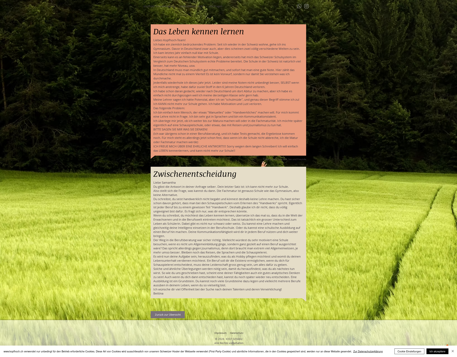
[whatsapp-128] (299, 6)
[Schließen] (453, 351)
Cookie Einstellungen (409, 351)
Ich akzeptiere (437, 351)
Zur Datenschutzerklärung (368, 351)
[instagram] (306, 6)
